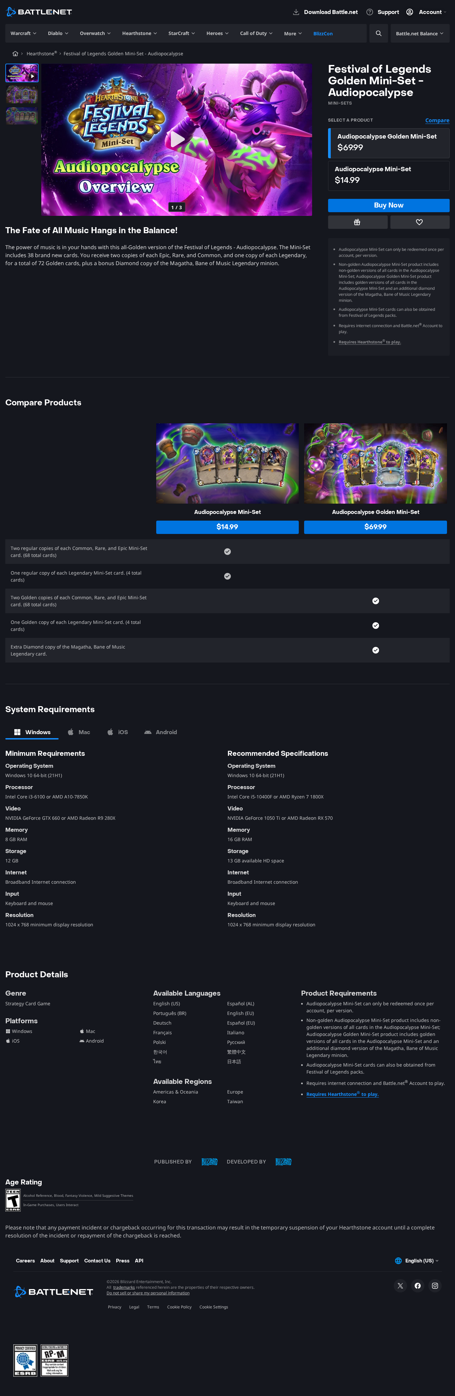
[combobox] (373, 33)
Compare (437, 120)
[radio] (389, 143)
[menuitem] (24, 33)
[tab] (32, 732)
